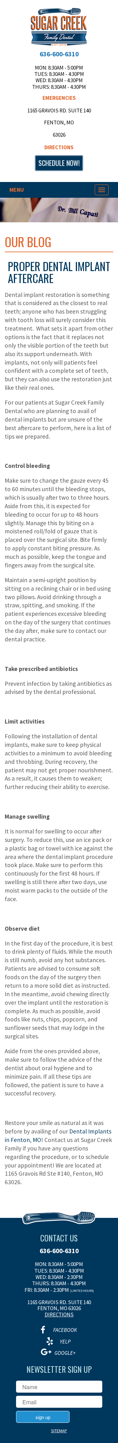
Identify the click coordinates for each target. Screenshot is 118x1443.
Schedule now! (59, 163)
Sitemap (59, 1431)
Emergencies (59, 97)
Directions (59, 147)
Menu (16, 189)
